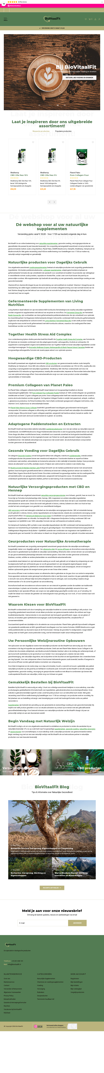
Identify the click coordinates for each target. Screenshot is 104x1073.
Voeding (40, 985)
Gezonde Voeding (24, 456)
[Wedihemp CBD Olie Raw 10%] (22, 156)
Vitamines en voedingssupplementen (50, 982)
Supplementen (13, 705)
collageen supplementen (52, 270)
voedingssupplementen (38, 267)
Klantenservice (9, 982)
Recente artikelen (51, 888)
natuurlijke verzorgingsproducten (53, 495)
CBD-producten (51, 363)
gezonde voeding (72, 729)
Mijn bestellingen (77, 982)
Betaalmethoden (10, 999)
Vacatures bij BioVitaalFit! (13, 1009)
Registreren (75, 979)
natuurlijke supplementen (48, 243)
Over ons (7, 979)
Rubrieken (40, 992)
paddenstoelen (75, 456)
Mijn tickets (75, 985)
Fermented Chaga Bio (74, 313)
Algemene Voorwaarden (12, 992)
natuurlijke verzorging (87, 729)
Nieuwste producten (41, 131)
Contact (6, 985)
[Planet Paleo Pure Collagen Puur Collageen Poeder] (82, 156)
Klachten (7, 1006)
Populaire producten (63, 131)
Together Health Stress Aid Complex (69, 339)
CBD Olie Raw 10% (19, 175)
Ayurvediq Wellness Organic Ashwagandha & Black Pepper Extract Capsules (57, 347)
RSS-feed (7, 1013)
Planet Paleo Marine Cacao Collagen (24, 408)
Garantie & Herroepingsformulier (15, 1002)
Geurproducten (42, 996)
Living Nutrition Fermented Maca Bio (58, 321)
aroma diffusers (63, 549)
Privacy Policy (8, 996)
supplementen (60, 729)
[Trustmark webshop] (55, 1026)
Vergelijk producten (77, 992)
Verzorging (41, 989)
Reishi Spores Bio (14, 315)
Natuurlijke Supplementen (46, 979)
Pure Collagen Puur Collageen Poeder (79, 175)
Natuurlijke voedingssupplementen (78, 78)
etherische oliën (49, 549)
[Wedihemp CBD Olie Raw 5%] (52, 156)
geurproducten (15, 732)
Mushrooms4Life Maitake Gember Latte (25, 468)
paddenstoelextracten (54, 429)
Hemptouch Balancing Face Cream (38, 516)
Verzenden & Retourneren (13, 989)
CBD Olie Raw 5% (48, 175)
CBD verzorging (14, 510)
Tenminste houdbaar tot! (45, 999)
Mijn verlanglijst (76, 989)
